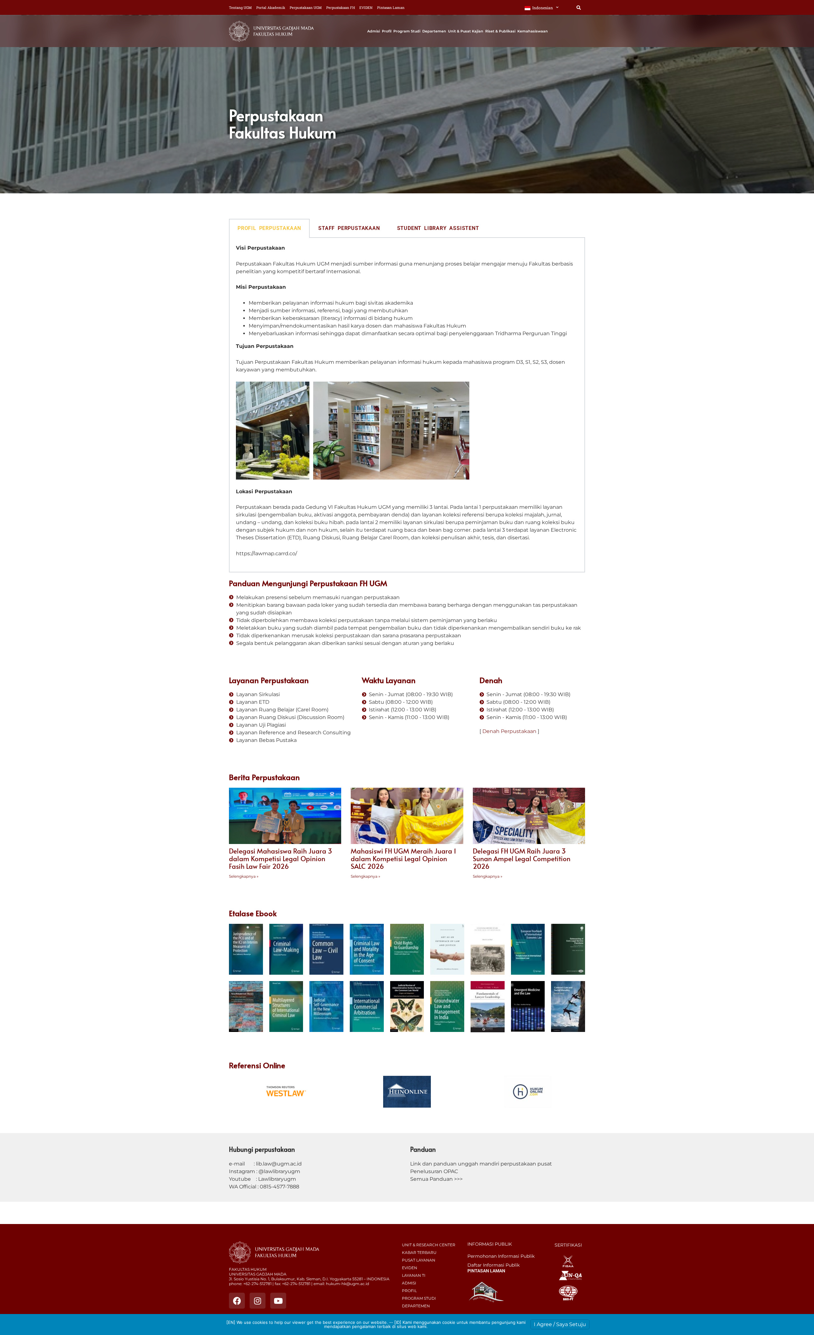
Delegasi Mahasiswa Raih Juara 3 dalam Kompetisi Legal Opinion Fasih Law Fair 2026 (280, 858)
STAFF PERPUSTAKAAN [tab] (349, 228)
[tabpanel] (407, 405)
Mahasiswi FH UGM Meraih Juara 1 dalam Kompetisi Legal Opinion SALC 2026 (403, 858)
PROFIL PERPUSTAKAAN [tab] (269, 228)
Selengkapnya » (244, 876)
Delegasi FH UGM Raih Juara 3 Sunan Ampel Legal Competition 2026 (521, 858)
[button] (579, 8)
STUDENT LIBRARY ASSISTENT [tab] (438, 228)
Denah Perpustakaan (509, 731)
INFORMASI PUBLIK (489, 1244)
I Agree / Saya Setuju (560, 1324)
